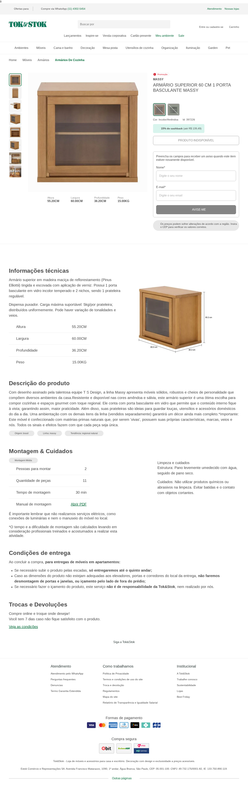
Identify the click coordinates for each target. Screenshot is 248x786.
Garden (213, 47)
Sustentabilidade (186, 685)
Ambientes (21, 47)
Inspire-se (92, 35)
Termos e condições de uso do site (123, 679)
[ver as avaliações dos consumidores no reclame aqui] (124, 748)
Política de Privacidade (116, 673)
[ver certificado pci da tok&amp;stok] (141, 748)
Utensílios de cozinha (139, 47)
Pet (228, 47)
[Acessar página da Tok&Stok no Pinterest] (129, 649)
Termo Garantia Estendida (66, 691)
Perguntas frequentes (63, 679)
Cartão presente (141, 35)
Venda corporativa (114, 35)
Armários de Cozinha (69, 60)
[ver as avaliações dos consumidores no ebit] (106, 748)
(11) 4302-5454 (76, 8)
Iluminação (193, 47)
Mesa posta (110, 47)
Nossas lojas (232, 8)
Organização (169, 47)
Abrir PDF (79, 504)
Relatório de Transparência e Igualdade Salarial (130, 702)
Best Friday (183, 696)
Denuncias (57, 685)
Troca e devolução (113, 685)
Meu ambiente (165, 35)
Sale (181, 35)
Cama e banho (63, 47)
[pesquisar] (166, 24)
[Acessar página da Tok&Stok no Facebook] (109, 649)
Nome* (160, 167)
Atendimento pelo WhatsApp (67, 673)
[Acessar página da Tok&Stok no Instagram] (119, 649)
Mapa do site (110, 696)
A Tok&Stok (183, 673)
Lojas (180, 691)
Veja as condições (23, 627)
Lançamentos (72, 35)
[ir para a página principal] (28, 24)
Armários (43, 60)
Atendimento (214, 8)
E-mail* (161, 187)
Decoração (88, 47)
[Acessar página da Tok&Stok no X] (139, 649)
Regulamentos (111, 691)
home (13, 60)
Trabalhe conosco (187, 679)
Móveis (41, 47)
